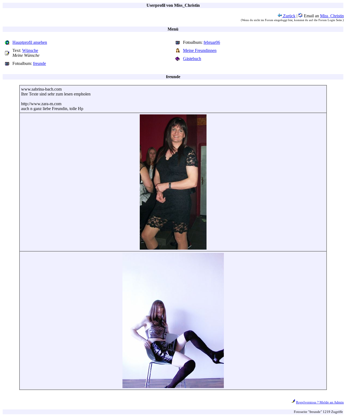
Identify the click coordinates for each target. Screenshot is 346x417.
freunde (39, 63)
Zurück (288, 16)
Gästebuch (192, 58)
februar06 (212, 42)
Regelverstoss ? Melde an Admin (320, 402)
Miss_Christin (332, 16)
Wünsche (30, 50)
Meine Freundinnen (200, 50)
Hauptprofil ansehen (29, 42)
